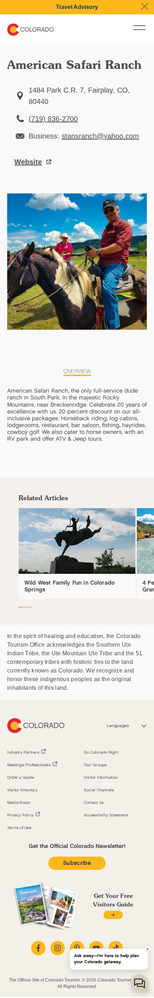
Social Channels (99, 790)
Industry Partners (23, 752)
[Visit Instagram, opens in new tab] (57, 948)
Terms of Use (19, 828)
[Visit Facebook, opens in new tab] (38, 948)
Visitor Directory (22, 790)
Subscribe (77, 863)
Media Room (18, 803)
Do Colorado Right (101, 752)
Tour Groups (95, 765)
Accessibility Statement (106, 815)
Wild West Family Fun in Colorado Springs (69, 586)
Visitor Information (101, 777)
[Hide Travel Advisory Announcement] (144, 6)
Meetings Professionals (29, 765)
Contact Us (94, 803)
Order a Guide (20, 777)
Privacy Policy (20, 815)
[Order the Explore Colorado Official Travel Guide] (113, 915)
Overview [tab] (77, 371)
